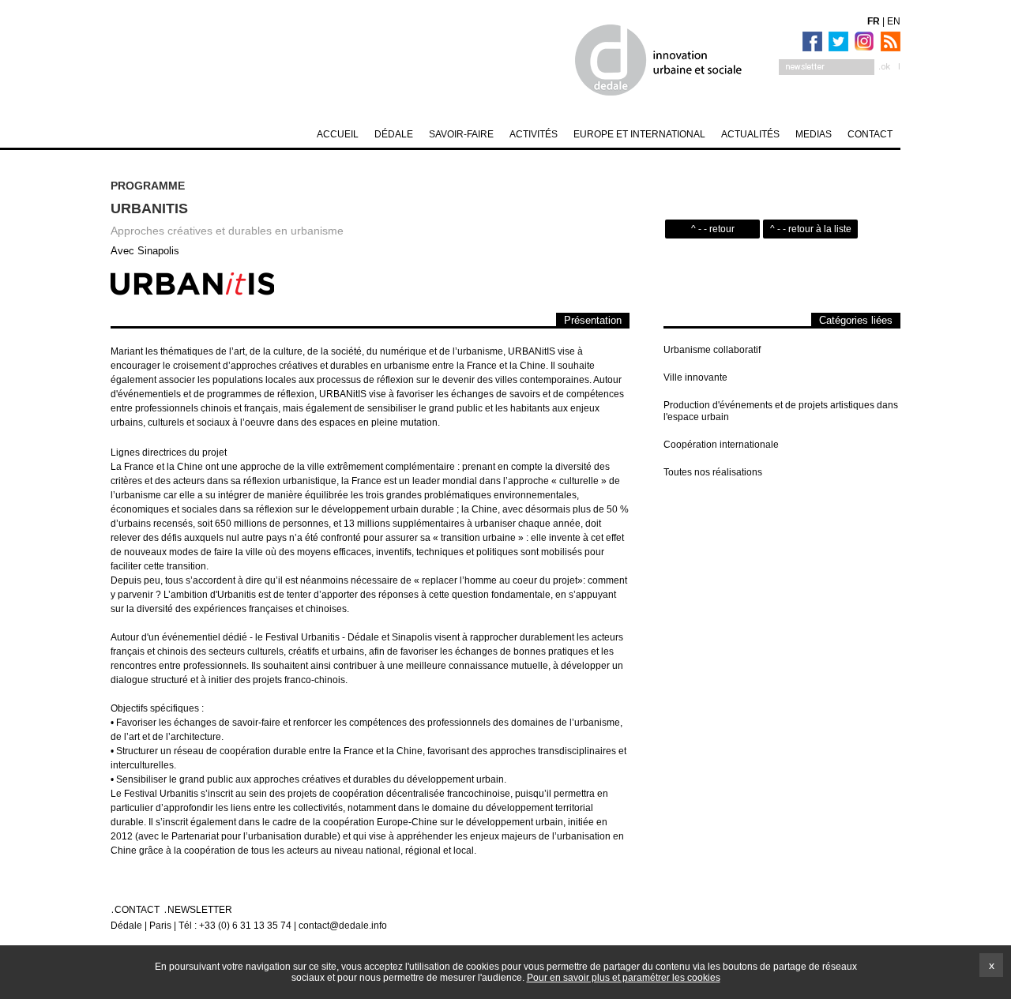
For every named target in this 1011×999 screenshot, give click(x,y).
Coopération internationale (721, 444)
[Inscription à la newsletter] (839, 67)
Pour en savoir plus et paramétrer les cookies (623, 977)
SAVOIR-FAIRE (461, 134)
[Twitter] (836, 41)
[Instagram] (862, 41)
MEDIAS (813, 134)
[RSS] (888, 41)
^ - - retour (713, 229)
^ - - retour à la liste (810, 229)
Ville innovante (695, 377)
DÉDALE (393, 134)
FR (873, 21)
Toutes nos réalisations (712, 472)
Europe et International (639, 134)
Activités (533, 134)
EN (893, 21)
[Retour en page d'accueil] (657, 60)
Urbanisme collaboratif (712, 349)
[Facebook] (810, 41)
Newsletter (199, 909)
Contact (870, 134)
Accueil (338, 134)
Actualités (750, 134)
